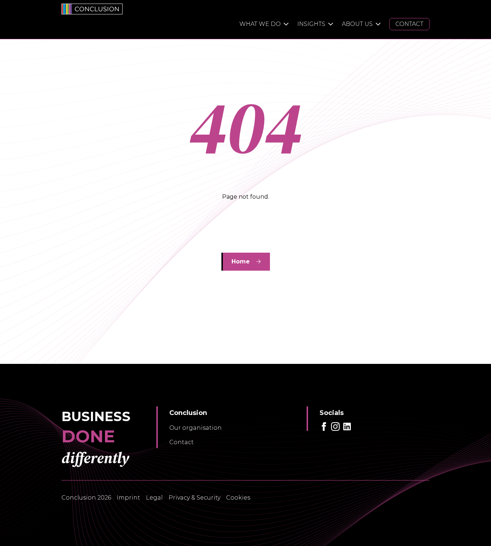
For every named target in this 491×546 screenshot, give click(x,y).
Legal (154, 497)
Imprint (128, 497)
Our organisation (195, 427)
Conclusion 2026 (86, 497)
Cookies (238, 497)
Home (240, 261)
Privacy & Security (194, 497)
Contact (181, 442)
